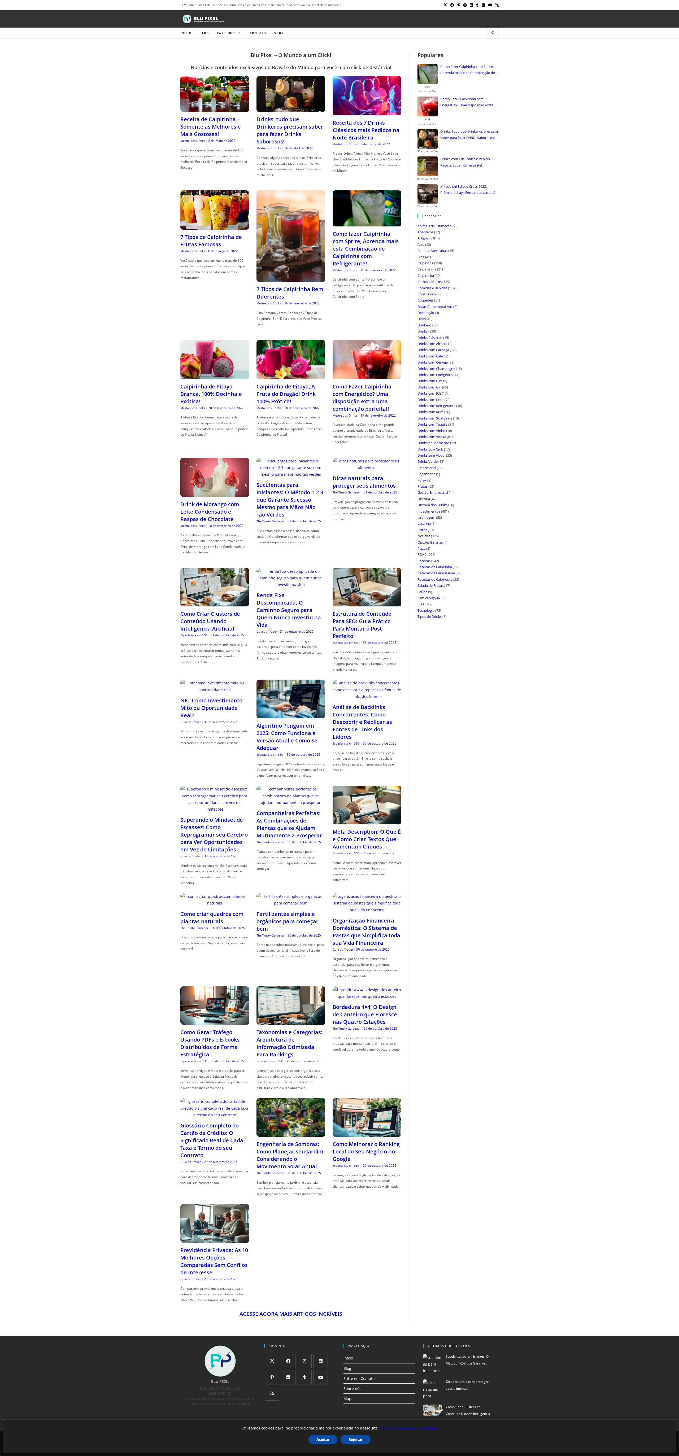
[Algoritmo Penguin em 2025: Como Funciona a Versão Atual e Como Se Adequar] (290, 715)
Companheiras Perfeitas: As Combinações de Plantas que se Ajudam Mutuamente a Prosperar (289, 824)
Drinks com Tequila (432, 424)
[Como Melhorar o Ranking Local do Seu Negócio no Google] (367, 1133)
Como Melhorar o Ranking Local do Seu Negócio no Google (366, 1151)
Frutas (422, 486)
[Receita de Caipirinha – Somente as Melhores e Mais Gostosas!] (214, 108)
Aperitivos (425, 232)
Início (348, 1358)
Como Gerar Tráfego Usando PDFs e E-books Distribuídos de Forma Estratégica (210, 1043)
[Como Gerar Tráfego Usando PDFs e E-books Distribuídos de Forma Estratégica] (214, 1021)
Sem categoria (428, 598)
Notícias (423, 536)
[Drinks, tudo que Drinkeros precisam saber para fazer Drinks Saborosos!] (290, 108)
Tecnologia (425, 610)
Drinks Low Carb (430, 449)
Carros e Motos (429, 281)
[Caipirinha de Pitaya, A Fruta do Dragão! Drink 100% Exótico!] (290, 375)
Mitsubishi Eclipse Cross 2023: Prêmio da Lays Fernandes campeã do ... (467, 190)
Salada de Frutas (430, 585)
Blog (420, 257)
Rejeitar (356, 1439)
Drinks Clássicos (429, 337)
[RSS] (272, 1393)
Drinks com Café (430, 356)
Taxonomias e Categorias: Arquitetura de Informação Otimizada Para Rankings (289, 1043)
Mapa (348, 1398)
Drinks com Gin (429, 387)
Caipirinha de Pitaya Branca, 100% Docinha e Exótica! (211, 394)
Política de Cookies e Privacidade (409, 1428)
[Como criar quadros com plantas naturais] (214, 903)
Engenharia (426, 473)
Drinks (422, 331)
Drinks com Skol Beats (434, 418)
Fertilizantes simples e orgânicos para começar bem (287, 921)
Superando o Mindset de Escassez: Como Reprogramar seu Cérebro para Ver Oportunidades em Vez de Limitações (214, 834)
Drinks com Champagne (436, 368)
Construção (426, 294)
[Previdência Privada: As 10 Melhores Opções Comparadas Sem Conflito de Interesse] (214, 1239)
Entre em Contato (359, 1378)
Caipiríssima (426, 269)
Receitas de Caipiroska (434, 579)
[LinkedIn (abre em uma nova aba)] (471, 5)
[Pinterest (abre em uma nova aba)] (459, 5)
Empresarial (426, 467)
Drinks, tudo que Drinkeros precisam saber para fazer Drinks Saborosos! (289, 130)
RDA (420, 554)
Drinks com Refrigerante (436, 405)
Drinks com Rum (430, 411)
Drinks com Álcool (431, 343)
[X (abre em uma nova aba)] (445, 5)
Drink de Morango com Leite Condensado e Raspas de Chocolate (209, 512)
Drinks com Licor (430, 399)
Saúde (422, 591)
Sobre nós (352, 1388)
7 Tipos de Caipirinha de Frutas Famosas (211, 240)
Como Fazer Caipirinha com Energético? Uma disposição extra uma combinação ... (466, 103)
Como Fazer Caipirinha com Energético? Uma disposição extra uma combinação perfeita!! (362, 397)
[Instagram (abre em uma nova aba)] (465, 5)
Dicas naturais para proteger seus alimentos (364, 482)
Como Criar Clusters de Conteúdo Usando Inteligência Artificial (210, 621)
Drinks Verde (427, 461)
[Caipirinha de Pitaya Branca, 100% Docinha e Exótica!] (214, 375)
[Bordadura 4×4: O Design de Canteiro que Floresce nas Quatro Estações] (367, 996)
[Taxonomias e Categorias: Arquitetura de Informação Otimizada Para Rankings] (290, 1021)
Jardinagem (426, 517)
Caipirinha (425, 263)
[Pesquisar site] (493, 33)
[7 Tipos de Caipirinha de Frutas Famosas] (214, 226)
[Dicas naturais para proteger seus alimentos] (367, 467)
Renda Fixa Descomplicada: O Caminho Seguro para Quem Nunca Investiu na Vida (288, 610)
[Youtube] (320, 1377)
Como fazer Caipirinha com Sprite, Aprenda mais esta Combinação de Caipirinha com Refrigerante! (366, 248)
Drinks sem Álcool (431, 455)
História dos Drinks (432, 504)
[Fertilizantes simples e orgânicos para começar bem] (290, 903)
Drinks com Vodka (431, 436)
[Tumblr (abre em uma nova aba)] (477, 5)
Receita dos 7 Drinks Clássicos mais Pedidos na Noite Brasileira (366, 130)
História (423, 498)
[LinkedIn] (320, 1361)
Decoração (425, 312)
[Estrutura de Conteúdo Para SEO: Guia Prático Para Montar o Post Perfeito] (367, 603)
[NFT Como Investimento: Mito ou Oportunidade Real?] (214, 689)
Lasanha (424, 523)
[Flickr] (288, 1377)
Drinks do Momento (433, 442)
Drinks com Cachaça (433, 349)
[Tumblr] (304, 1377)
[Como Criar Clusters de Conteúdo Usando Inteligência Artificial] (214, 603)
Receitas (423, 560)
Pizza (421, 548)
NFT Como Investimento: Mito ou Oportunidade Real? (212, 708)
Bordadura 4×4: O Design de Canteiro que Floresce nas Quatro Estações (365, 1014)
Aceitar (322, 1439)
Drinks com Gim (429, 380)
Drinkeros (425, 325)
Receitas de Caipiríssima (436, 573)
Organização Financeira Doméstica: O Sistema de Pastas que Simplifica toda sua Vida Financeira (366, 931)
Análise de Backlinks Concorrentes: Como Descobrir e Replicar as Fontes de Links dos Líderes (362, 721)
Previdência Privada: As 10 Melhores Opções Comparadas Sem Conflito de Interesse (214, 1261)
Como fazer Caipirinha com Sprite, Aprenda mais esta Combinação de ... (469, 69)
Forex (421, 480)
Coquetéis (425, 300)
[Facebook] (288, 1361)
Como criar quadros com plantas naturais (211, 917)
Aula (420, 244)
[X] (272, 1361)
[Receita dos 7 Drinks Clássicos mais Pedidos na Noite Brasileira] (367, 112)
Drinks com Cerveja (432, 362)
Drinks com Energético (435, 374)
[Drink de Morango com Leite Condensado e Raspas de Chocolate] (214, 493)
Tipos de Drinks (429, 616)
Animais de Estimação (434, 226)
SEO (420, 604)
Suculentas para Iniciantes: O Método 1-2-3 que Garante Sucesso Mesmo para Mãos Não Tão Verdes (289, 499)
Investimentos (428, 511)
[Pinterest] (272, 1377)
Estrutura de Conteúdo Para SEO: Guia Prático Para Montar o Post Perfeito (362, 625)
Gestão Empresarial (432, 492)
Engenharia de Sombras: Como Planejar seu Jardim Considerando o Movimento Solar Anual (289, 1155)
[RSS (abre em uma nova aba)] (496, 5)
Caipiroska (425, 275)
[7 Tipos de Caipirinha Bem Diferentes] (290, 278)
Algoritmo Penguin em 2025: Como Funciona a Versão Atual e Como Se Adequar (286, 736)
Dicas (421, 318)
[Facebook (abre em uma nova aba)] (452, 5)
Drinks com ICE (429, 393)
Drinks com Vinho (431, 430)
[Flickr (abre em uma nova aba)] (483, 5)
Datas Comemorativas (434, 306)
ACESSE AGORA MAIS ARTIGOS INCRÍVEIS (291, 1313)
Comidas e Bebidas (432, 288)
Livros (422, 529)
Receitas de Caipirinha (434, 567)
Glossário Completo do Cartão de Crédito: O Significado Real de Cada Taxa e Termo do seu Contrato (211, 1140)
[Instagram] (304, 1361)
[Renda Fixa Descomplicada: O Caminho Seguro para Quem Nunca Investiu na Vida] (290, 584)
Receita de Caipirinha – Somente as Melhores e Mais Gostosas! (210, 127)
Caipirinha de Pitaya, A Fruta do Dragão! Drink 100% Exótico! (286, 394)
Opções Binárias (430, 542)
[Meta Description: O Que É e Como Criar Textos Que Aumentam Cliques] (367, 821)
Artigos (423, 238)
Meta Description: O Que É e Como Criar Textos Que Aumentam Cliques (367, 839)
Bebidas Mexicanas (432, 250)
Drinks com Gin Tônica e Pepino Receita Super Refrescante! (465, 161)
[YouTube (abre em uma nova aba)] (490, 5)
